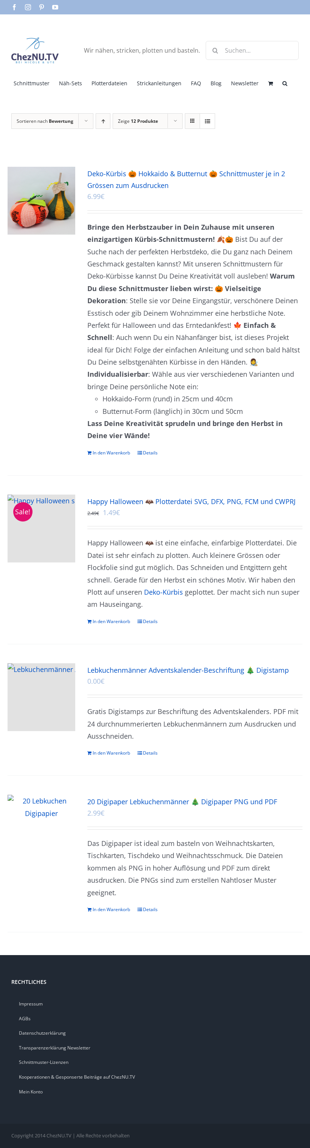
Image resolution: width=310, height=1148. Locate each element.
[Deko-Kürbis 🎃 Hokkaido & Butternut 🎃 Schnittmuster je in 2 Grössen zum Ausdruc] (41, 201)
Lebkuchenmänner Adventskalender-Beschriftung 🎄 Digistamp (188, 670)
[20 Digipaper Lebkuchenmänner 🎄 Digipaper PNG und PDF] (41, 807)
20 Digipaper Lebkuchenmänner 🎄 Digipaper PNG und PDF (182, 801)
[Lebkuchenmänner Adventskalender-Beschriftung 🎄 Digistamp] (41, 697)
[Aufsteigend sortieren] (103, 121)
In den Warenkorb (111, 452)
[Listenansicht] (207, 121)
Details (150, 452)
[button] (284, 82)
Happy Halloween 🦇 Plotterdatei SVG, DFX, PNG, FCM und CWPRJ (191, 501)
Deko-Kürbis (163, 592)
